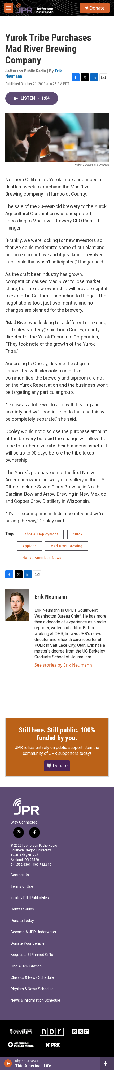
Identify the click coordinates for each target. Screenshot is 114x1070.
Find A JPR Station (26, 966)
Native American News (42, 558)
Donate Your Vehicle (28, 943)
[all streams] (107, 1063)
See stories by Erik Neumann (63, 665)
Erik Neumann (50, 596)
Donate (97, 8)
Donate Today (22, 921)
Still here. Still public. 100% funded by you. (57, 734)
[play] (8, 1063)
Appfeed (30, 546)
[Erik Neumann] (17, 605)
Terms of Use (22, 886)
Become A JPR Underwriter (33, 932)
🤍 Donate (57, 765)
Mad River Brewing (66, 546)
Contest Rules (22, 909)
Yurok (77, 534)
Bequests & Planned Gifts (32, 955)
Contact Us (20, 875)
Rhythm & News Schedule (32, 989)
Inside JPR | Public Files (30, 898)
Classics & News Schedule (32, 978)
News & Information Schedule (35, 1000)
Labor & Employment (40, 534)
